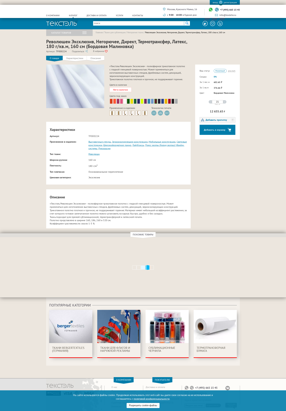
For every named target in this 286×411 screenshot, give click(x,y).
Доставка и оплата (97, 15)
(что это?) (231, 71)
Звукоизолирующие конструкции (129, 141)
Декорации (104, 148)
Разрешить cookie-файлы (143, 405)
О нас (114, 387)
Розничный (220, 71)
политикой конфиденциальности (152, 399)
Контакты (137, 15)
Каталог (73, 15)
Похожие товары (143, 234)
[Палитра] (205, 23)
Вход (215, 2)
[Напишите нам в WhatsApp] (211, 10)
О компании (53, 15)
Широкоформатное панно (117, 145)
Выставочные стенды (99, 141)
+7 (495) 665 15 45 (230, 9)
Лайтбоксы (138, 145)
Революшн (94, 154)
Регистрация (230, 2)
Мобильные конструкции (162, 141)
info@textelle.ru (227, 15)
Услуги (119, 15)
